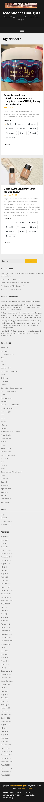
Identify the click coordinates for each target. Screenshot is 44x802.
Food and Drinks (6, 408)
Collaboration (5, 381)
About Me (4, 348)
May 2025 (4, 574)
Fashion (4, 401)
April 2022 (4, 698)
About (12, 792)
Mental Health (6, 435)
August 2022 (5, 684)
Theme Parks (5, 485)
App (2, 358)
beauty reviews (6, 368)
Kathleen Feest (6, 302)
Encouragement (6, 398)
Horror (3, 422)
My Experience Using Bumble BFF (12, 286)
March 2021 (5, 741)
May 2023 (4, 654)
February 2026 (6, 550)
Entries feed (5, 518)
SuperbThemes (26, 788)
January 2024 (5, 627)
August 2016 (5, 775)
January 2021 (5, 748)
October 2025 (6, 560)
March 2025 (5, 580)
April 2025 (4, 577)
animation (4, 351)
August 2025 (5, 564)
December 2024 (6, 590)
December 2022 (6, 671)
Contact (19, 792)
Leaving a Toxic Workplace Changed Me (15, 283)
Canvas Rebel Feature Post (10, 279)
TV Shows (4, 492)
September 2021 (6, 721)
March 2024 (5, 621)
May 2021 (4, 735)
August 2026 (5, 537)
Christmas (4, 378)
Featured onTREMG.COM (10, 405)
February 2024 (6, 624)
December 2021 (6, 711)
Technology (5, 482)
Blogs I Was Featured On (9, 371)
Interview (4, 425)
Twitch (3, 495)
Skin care (4, 465)
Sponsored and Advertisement (11, 472)
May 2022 (4, 694)
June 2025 (4, 570)
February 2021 (6, 745)
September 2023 (6, 641)
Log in (3, 514)
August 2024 (5, 604)
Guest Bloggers (6, 411)
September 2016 (6, 772)
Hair (2, 415)
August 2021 (5, 725)
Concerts (4, 385)
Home (5, 792)
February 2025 (6, 584)
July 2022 (4, 688)
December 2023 (6, 631)
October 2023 (6, 637)
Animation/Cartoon (7, 354)
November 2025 (6, 557)
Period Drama (6, 448)
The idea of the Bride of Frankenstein (27, 302)
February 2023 (6, 664)
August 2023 (5, 644)
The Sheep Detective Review (11, 289)
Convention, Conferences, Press (12, 388)
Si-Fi (2, 462)
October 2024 (6, 597)
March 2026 (5, 547)
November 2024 (6, 594)
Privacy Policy (8, 797)
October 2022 (6, 678)
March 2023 (5, 661)
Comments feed (6, 521)
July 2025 (4, 567)
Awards (3, 361)
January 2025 (5, 587)
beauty (3, 364)
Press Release (6, 452)
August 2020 (5, 765)
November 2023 (6, 634)
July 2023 (4, 647)
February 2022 (6, 704)
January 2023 (5, 668)
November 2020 (6, 755)
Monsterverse (6, 438)
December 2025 (6, 553)
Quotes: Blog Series (8, 455)
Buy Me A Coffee (28, 795)
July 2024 (4, 607)
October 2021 (6, 718)
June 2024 (4, 611)
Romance (4, 458)
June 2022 (4, 691)
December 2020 (6, 751)
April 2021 (4, 738)
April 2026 (4, 543)
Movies (3, 442)
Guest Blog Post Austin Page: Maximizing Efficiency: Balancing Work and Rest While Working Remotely (20, 325)
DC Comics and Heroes (9, 391)
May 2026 (4, 540)
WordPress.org (6, 524)
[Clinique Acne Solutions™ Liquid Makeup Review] (22, 171)
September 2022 (6, 681)
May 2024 (4, 614)
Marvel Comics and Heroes (10, 432)
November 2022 (6, 674)
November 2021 (6, 715)
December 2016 (6, 768)
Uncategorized (6, 499)
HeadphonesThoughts (20, 12)
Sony (2, 469)
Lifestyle (4, 428)
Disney (3, 395)
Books (3, 375)
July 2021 (4, 728)
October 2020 (6, 758)
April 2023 (4, 658)
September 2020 (6, 762)
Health (3, 418)
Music (3, 445)
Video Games (5, 502)
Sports (3, 475)
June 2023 (4, 651)
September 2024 (6, 600)
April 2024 (4, 617)
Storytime (4, 479)
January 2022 (5, 708)
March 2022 (5, 701)
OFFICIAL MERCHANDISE (11, 795)
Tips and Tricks (6, 489)
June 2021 (4, 731)
